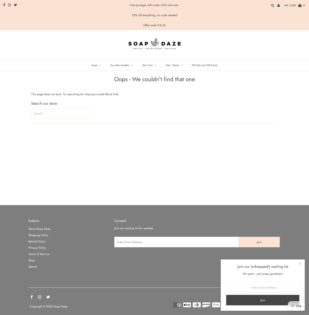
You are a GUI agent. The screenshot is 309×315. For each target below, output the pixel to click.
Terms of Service (38, 254)
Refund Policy (36, 241)
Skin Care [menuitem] (147, 65)
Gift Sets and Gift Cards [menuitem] (204, 65)
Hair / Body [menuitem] (172, 65)
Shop (31, 260)
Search (32, 266)
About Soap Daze (39, 229)
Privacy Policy (37, 248)
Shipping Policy (38, 235)
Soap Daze (60, 306)
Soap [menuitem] (94, 65)
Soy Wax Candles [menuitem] (119, 65)
